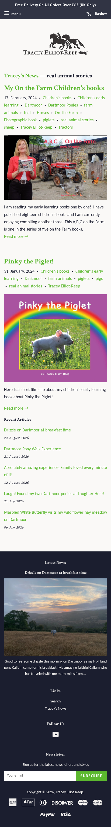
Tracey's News (21, 75)
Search (55, 701)
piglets (48, 120)
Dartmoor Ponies (63, 105)
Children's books (57, 98)
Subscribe (91, 775)
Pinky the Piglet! (28, 261)
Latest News (55, 562)
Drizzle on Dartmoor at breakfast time (37, 430)
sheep (9, 127)
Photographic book (20, 120)
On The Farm (66, 113)
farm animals (60, 279)
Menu (16, 14)
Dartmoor (33, 105)
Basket (100, 13)
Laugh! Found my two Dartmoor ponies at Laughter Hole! (54, 494)
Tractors (65, 127)
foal (27, 113)
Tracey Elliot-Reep (36, 127)
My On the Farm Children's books (54, 87)
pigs (99, 279)
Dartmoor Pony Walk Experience (32, 449)
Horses (43, 113)
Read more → (16, 237)
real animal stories (77, 120)
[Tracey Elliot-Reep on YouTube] (56, 736)
